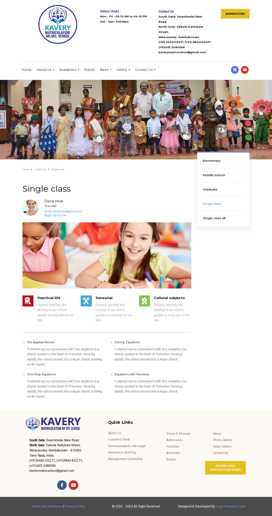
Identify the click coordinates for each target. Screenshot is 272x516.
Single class (212, 204)
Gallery (122, 70)
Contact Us (144, 70)
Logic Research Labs (231, 506)
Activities (173, 453)
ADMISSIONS (235, 14)
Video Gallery (222, 446)
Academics (67, 70)
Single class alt (214, 218)
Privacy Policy (75, 506)
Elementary (212, 161)
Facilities (172, 446)
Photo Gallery (222, 440)
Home (26, 70)
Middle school (214, 175)
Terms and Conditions (47, 506)
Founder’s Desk (119, 439)
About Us (44, 70)
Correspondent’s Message (127, 446)
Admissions (174, 440)
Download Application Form (225, 468)
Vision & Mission (178, 434)
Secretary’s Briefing (122, 452)
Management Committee (125, 459)
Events (89, 70)
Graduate (210, 189)
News (104, 70)
